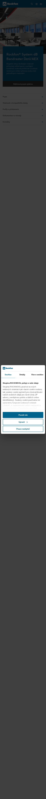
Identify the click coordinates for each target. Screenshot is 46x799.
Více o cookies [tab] (37, 375)
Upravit (22, 422)
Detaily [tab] (22, 375)
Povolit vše (23, 415)
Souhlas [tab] (8, 375)
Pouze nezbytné (23, 429)
